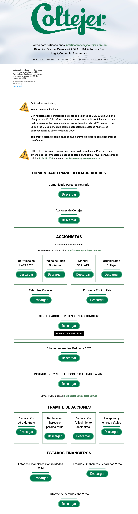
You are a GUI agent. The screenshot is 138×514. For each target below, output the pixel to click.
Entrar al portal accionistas (69, 333)
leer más (18, 86)
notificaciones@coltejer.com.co (86, 45)
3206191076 (46, 158)
